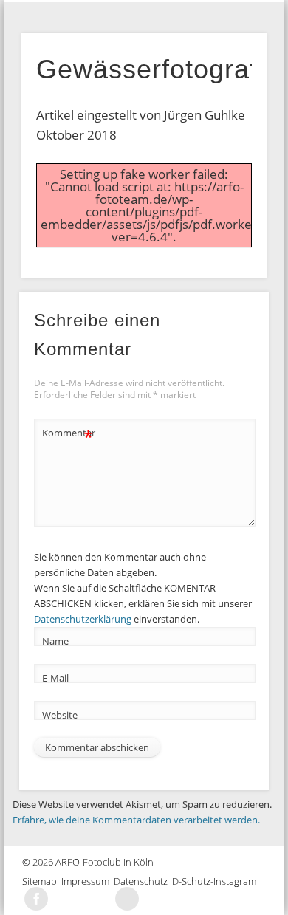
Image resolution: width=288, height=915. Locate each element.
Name (55, 641)
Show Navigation (254, 12)
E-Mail (55, 678)
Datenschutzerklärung (82, 619)
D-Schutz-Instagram (216, 881)
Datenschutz (143, 881)
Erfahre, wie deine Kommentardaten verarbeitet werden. (136, 819)
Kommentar (68, 435)
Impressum (87, 881)
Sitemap (41, 881)
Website (60, 715)
